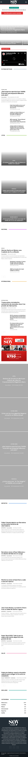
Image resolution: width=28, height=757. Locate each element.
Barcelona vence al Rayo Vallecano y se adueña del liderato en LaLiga (13, 553)
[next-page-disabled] (4, 695)
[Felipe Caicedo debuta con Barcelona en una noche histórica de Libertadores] (14, 513)
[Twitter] (17, 747)
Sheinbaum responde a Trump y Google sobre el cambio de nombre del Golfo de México (18, 263)
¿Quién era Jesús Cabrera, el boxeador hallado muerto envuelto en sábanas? (17, 113)
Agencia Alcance (5, 48)
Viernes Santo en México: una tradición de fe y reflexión (11, 251)
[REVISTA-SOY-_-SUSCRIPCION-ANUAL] (14, 348)
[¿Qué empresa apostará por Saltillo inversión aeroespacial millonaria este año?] (14, 79)
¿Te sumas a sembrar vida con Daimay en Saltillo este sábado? (14, 163)
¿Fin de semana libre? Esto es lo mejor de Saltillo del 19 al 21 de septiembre (14, 219)
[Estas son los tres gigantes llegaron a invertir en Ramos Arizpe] (11, 39)
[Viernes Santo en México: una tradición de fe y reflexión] (14, 239)
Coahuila (14, 188)
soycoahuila (4, 97)
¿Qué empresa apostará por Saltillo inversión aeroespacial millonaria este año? (13, 93)
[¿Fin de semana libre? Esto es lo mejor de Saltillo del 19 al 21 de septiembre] (14, 208)
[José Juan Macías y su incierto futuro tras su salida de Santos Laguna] (14, 598)
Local (2, 24)
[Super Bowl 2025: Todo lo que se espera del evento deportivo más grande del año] (14, 626)
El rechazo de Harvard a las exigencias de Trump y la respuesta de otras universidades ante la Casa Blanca (17, 326)
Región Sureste (14, 217)
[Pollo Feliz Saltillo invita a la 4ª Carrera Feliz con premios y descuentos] (5, 107)
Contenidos (9, 611)
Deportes (3, 527)
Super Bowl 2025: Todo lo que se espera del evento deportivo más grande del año (12, 637)
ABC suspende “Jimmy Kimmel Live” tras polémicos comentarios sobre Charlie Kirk (17, 120)
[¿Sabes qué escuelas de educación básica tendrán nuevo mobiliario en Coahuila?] (14, 180)
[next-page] (4, 225)
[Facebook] (10, 747)
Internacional (4, 300)
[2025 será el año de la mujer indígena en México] (5, 271)
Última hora (4, 89)
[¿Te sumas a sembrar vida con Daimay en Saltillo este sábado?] (14, 151)
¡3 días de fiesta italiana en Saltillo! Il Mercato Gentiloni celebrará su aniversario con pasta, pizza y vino (17, 127)
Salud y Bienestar (5, 677)
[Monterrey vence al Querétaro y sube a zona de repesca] (14, 570)
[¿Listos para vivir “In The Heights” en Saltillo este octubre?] (14, 482)
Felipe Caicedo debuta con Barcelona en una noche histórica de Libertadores (13, 524)
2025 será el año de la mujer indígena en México (17, 269)
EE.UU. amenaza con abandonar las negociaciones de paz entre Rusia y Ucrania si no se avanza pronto (18, 317)
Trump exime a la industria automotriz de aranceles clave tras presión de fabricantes (13, 304)
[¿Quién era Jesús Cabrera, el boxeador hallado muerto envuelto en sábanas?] (5, 114)
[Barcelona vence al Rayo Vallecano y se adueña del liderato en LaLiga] (14, 542)
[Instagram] (14, 747)
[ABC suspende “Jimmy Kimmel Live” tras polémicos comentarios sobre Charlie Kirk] (5, 121)
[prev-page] (2, 225)
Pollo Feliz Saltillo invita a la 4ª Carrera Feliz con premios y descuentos (17, 106)
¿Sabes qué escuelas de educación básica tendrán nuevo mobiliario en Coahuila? (14, 191)
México (3, 248)
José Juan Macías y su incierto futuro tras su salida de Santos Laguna (13, 608)
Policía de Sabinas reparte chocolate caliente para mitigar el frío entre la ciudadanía (13, 674)
